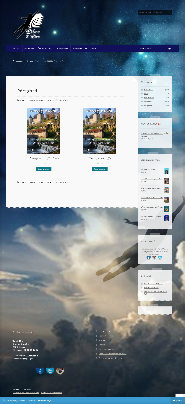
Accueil (18, 61)
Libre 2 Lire (104, 331)
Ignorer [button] (179, 400)
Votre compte (77, 48)
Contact (94, 48)
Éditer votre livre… (45, 48)
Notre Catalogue (106, 336)
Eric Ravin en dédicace (153, 284)
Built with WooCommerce (51, 393)
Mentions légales (106, 349)
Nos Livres (17, 48)
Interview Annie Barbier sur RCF (155, 292)
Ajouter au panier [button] (43, 169)
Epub (146, 94)
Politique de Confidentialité (112, 358)
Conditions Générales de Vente (112, 354)
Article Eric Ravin (151, 288)
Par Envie (148, 101)
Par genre (148, 105)
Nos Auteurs (29, 48)
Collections (148, 90)
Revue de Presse (63, 48)
